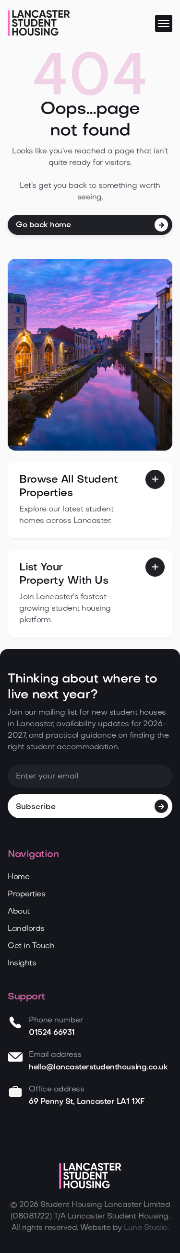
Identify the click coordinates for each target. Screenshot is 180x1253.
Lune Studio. (146, 1228)
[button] (163, 23)
